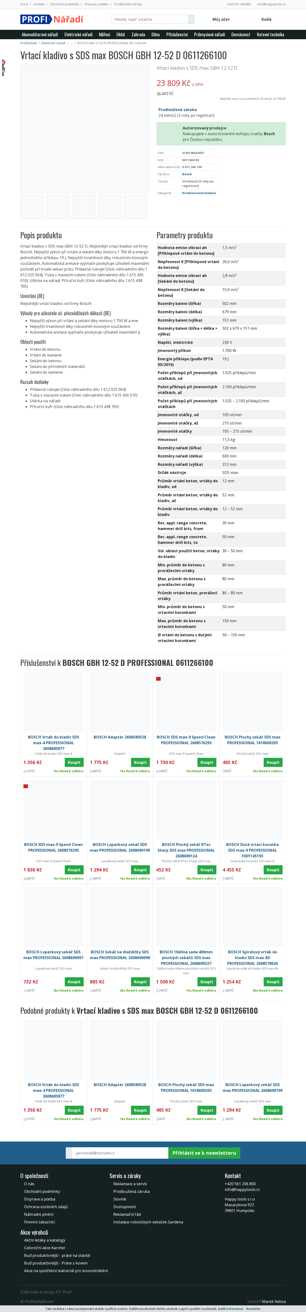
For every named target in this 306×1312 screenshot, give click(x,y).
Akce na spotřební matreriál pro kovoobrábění (66, 1270)
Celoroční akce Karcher (45, 1247)
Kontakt (38, 4)
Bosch (187, 174)
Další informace (230, 1309)
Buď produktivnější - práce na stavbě (57, 1255)
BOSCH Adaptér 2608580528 (120, 737)
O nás (29, 1183)
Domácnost (240, 34)
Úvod (24, 4)
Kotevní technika (270, 34)
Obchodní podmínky (64, 4)
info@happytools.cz (271, 4)
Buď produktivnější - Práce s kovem (55, 1263)
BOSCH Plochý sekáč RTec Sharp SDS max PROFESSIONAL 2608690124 (186, 850)
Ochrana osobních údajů (46, 1206)
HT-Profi (63, 1292)
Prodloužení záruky (128, 4)
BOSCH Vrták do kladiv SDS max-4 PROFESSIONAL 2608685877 (53, 742)
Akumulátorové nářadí (40, 34)
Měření (104, 34)
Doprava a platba (97, 4)
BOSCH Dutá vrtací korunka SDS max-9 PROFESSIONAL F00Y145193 (252, 850)
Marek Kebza (274, 1301)
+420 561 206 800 (239, 4)
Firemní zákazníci (39, 1222)
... (71, 43)
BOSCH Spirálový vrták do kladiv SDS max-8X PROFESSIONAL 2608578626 (252, 957)
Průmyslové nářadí (209, 34)
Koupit (74, 762)
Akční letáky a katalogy (44, 1240)
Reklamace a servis (130, 1183)
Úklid (120, 34)
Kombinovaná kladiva (199, 193)
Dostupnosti (124, 1206)
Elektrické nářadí (79, 34)
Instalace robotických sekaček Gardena (148, 1222)
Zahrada (138, 34)
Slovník (119, 1199)
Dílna (156, 34)
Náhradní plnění (38, 1214)
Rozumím (253, 1309)
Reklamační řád (127, 1214)
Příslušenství (177, 34)
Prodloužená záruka (131, 1191)
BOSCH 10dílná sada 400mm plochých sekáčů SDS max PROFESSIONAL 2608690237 (186, 957)
